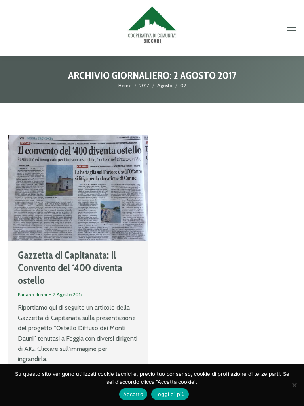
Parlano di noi (32, 294)
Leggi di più (170, 394)
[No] (294, 385)
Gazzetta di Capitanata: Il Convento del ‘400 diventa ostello (70, 268)
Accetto (133, 394)
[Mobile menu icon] (291, 28)
